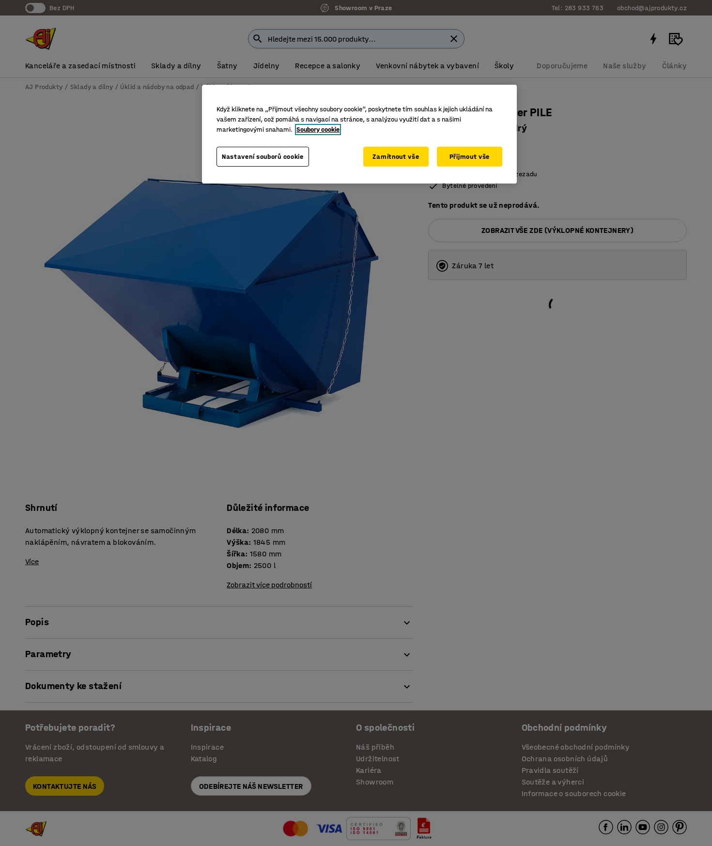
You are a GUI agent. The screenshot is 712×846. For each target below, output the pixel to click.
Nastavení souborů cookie (263, 157)
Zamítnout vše (395, 157)
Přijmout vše (469, 157)
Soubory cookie (318, 129)
